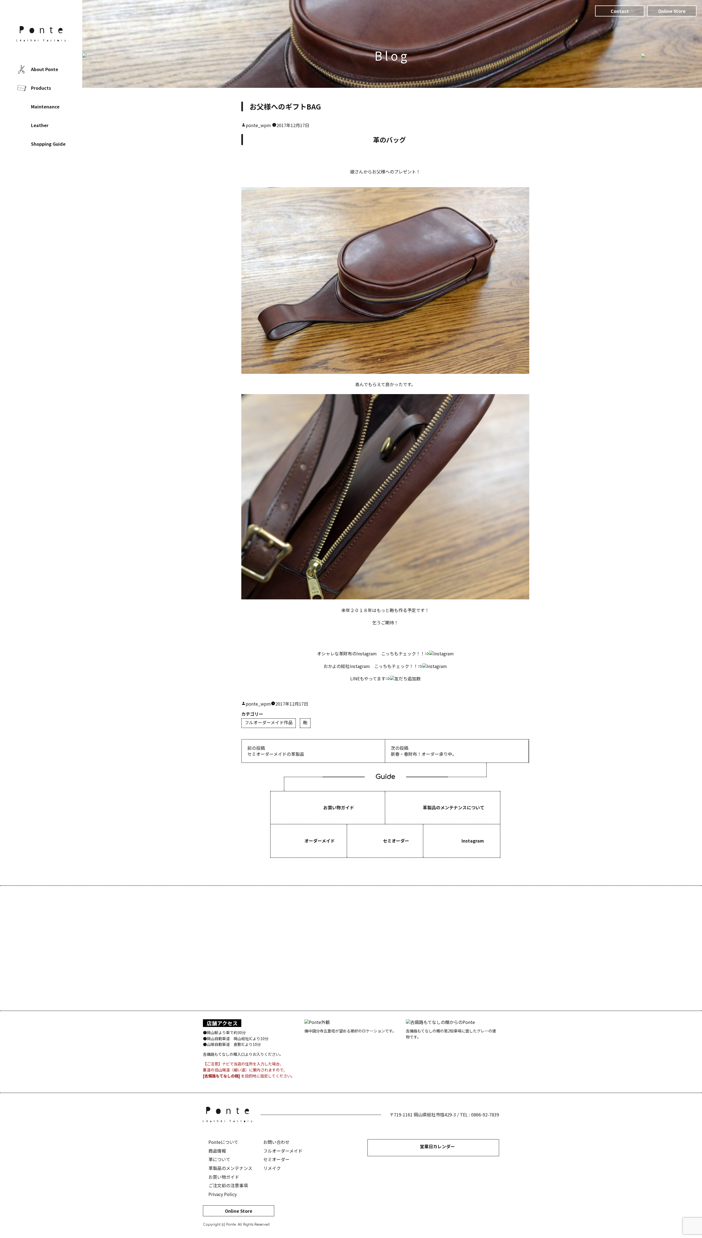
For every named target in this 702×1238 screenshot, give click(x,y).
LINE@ (57, 179)
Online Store (238, 1211)
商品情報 (217, 1150)
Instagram (41, 179)
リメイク (272, 1168)
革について (219, 1159)
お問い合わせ (276, 1142)
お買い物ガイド (223, 1177)
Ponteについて (223, 1142)
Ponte (41, 34)
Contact (620, 11)
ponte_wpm (258, 125)
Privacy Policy (222, 1194)
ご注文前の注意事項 (228, 1185)
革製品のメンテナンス (230, 1168)
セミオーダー (276, 1159)
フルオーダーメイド (282, 1150)
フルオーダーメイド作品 (269, 722)
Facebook (24, 179)
